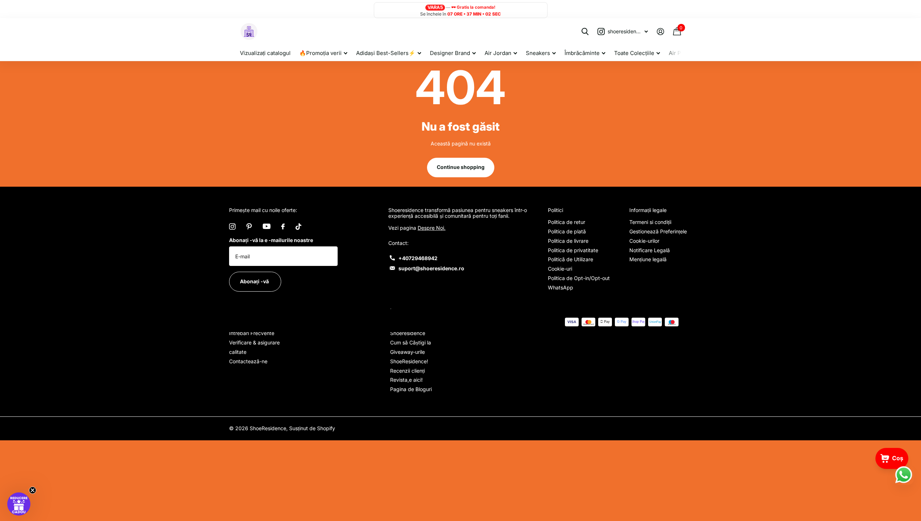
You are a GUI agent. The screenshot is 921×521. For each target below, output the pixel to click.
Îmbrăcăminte (582, 53)
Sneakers (538, 53)
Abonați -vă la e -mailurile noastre (271, 240)
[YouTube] (266, 226)
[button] (18, 504)
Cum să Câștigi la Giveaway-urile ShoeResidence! (410, 351)
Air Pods (679, 53)
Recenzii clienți (407, 371)
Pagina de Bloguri (411, 389)
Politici (555, 210)
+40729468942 (418, 258)
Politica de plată (567, 231)
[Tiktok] (298, 226)
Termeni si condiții (650, 222)
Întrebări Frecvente (251, 333)
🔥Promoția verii (320, 53)
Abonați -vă (255, 281)
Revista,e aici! (406, 380)
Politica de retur (566, 222)
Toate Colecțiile (634, 53)
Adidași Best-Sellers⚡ (385, 53)
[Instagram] (232, 226)
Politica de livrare (568, 241)
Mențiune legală (648, 259)
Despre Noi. (431, 228)
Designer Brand (450, 53)
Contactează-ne (248, 361)
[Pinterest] (249, 226)
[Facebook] (283, 226)
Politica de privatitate (573, 250)
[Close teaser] (32, 490)
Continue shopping (461, 167)
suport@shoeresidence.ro (431, 268)
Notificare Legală (649, 250)
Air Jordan (498, 53)
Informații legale (648, 210)
